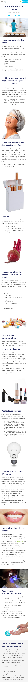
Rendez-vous (25, 1)
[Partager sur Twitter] (15, 15)
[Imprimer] (9, 15)
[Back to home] (5, 1)
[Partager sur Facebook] (12, 15)
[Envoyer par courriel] (18, 15)
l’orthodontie (19, 541)
